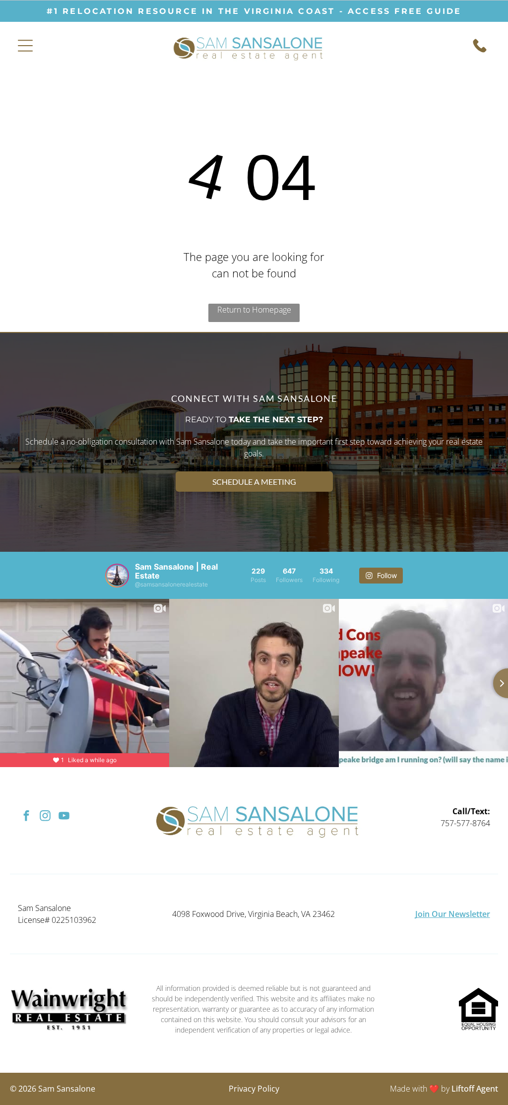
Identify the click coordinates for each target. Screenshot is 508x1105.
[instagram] (45, 817)
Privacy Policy (254, 1088)
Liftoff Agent (474, 1088)
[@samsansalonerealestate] (117, 575)
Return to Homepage (254, 309)
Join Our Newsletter (452, 914)
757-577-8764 (465, 823)
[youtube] (64, 817)
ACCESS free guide (404, 11)
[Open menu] (25, 45)
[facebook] (26, 817)
